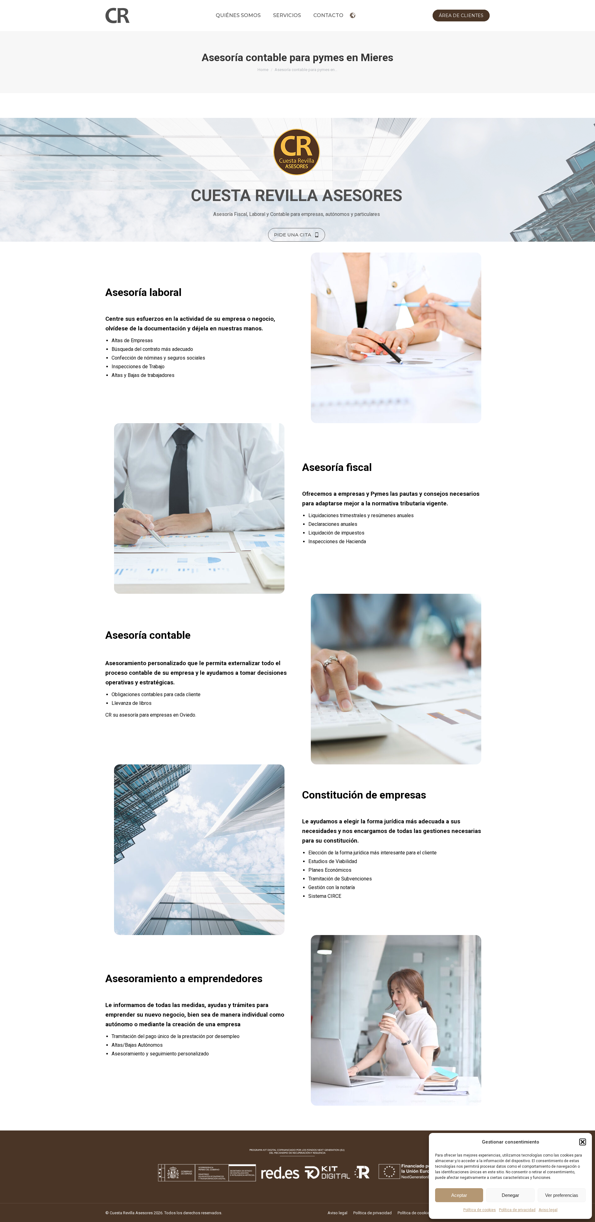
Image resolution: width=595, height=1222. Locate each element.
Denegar (510, 1195)
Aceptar (459, 1195)
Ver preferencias (561, 1195)
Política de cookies (479, 1210)
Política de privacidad (517, 1210)
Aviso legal (548, 1210)
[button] (583, 1142)
